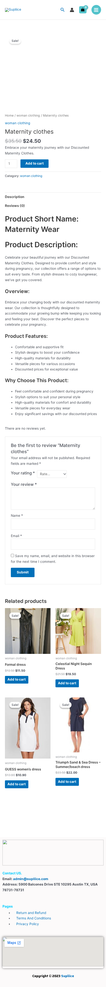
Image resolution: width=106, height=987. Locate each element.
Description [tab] (14, 197)
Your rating (23, 472)
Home (9, 115)
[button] (62, 10)
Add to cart (34, 163)
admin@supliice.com (30, 879)
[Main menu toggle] (96, 10)
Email (16, 536)
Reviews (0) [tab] (15, 206)
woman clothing (28, 115)
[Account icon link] (72, 10)
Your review (24, 484)
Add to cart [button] (16, 679)
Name (17, 516)
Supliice (67, 976)
